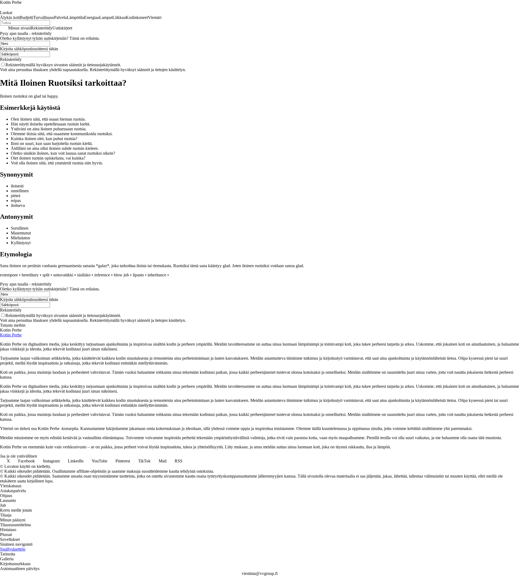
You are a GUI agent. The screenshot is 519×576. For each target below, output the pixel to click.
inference (102, 275)
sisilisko (84, 275)
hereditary (30, 275)
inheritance (157, 275)
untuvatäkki (63, 275)
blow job (121, 275)
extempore (9, 275)
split (45, 275)
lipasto (138, 275)
